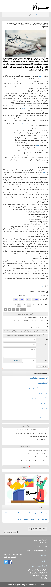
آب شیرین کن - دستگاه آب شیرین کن (36, 378)
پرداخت (44, 519)
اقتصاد (27, 513)
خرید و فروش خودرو (41, 393)
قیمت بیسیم (43, 412)
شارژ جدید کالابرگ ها (42, 439)
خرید (32, 519)
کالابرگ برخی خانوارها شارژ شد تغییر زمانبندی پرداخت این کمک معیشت (29, 430)
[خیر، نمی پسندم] (19, 305)
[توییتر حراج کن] (6, 561)
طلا (38, 519)
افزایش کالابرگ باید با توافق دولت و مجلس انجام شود (33, 460)
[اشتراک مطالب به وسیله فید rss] (5, 309)
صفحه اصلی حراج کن (10, 532)
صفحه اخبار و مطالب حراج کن (37, 528)
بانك (5, 513)
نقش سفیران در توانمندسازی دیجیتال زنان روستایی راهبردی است (30, 324)
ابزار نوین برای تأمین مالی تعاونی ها (38, 457)
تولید (15, 299)
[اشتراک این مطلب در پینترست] (13, 309)
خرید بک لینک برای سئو (39, 565)
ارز (46, 513)
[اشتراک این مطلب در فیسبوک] (17, 309)
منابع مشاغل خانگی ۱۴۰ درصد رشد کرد (37, 327)
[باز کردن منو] (4, 3)
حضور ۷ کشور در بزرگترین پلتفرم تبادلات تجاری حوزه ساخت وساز (30, 320)
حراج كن (42, 285)
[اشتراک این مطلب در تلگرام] (21, 309)
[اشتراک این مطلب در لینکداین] (9, 309)
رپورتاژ (20, 513)
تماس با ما (44, 555)
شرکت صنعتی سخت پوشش (39, 397)
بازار (41, 81)
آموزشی (36, 299)
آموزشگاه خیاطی (42, 383)
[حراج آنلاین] (40, 3)
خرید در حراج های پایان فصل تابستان (38, 450)
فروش (24, 108)
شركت (22, 123)
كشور (44, 172)
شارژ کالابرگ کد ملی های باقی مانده (38, 436)
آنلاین (28, 299)
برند (19, 519)
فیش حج (44, 407)
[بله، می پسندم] (29, 305)
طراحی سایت (43, 402)
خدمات (12, 513)
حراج (39, 76)
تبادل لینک (43, 560)
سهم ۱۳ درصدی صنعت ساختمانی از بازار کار (36, 317)
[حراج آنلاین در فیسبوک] (10, 561)
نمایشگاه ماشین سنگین (40, 417)
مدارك (37, 145)
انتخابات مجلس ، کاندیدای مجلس (38, 388)
